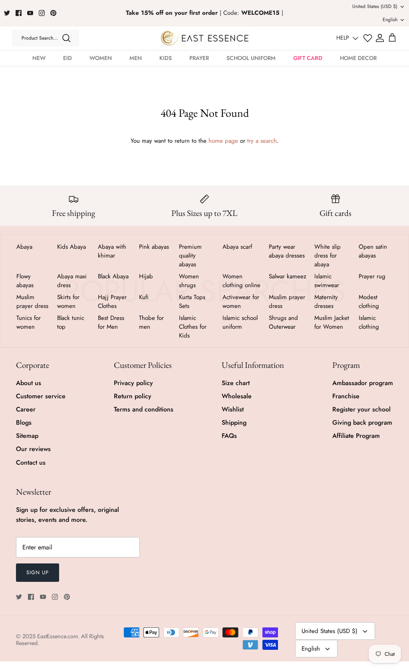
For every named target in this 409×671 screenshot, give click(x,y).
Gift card (307, 58)
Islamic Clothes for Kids (192, 327)
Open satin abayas (373, 251)
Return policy (132, 396)
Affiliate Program (356, 435)
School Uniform (251, 58)
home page (223, 140)
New (39, 58)
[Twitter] (7, 13)
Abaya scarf (237, 246)
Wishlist (233, 409)
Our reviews (33, 448)
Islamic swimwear (326, 281)
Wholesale (237, 396)
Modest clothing (369, 301)
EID (67, 58)
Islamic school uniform (240, 322)
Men (135, 58)
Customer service (41, 396)
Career (26, 409)
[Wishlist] (367, 38)
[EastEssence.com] (205, 38)
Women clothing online (241, 281)
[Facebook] (19, 13)
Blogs (24, 422)
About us (28, 382)
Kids (165, 58)
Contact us (31, 462)
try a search (262, 140)
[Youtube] (30, 13)
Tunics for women (28, 322)
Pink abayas (154, 246)
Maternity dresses (326, 301)
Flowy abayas (25, 281)
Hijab (146, 276)
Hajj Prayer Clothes (112, 301)
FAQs (229, 435)
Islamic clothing (369, 322)
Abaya (24, 246)
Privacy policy (133, 382)
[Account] (380, 38)
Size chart (236, 382)
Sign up (37, 572)
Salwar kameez (287, 276)
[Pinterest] (53, 13)
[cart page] (392, 38)
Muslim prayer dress (32, 301)
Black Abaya (113, 276)
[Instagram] (42, 13)
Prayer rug (372, 276)
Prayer (199, 58)
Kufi (144, 297)
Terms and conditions (143, 409)
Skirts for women (68, 301)
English (390, 19)
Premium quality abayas (190, 255)
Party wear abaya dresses (287, 251)
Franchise (345, 396)
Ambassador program (362, 382)
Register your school (361, 409)
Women (100, 58)
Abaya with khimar (112, 251)
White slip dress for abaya (327, 255)
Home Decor (358, 58)
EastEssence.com (57, 636)
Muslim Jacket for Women (331, 322)
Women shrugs (189, 281)
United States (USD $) (374, 6)
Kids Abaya (71, 246)
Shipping (234, 422)
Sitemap (27, 435)
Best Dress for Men (111, 322)
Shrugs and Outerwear (283, 322)
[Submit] (66, 38)
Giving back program (362, 422)
